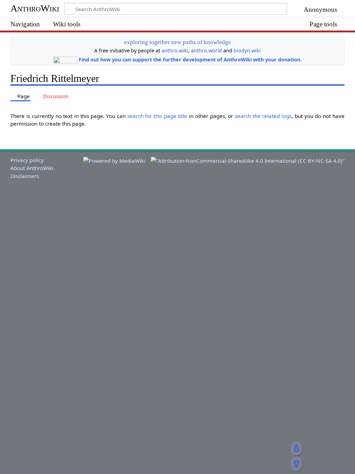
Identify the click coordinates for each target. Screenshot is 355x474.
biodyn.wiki (247, 50)
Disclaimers (24, 175)
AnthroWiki (34, 8)
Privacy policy (27, 159)
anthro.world (206, 50)
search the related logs (263, 115)
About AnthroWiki (31, 167)
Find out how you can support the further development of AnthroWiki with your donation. (190, 59)
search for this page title (157, 115)
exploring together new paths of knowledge (177, 42)
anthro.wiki (175, 50)
